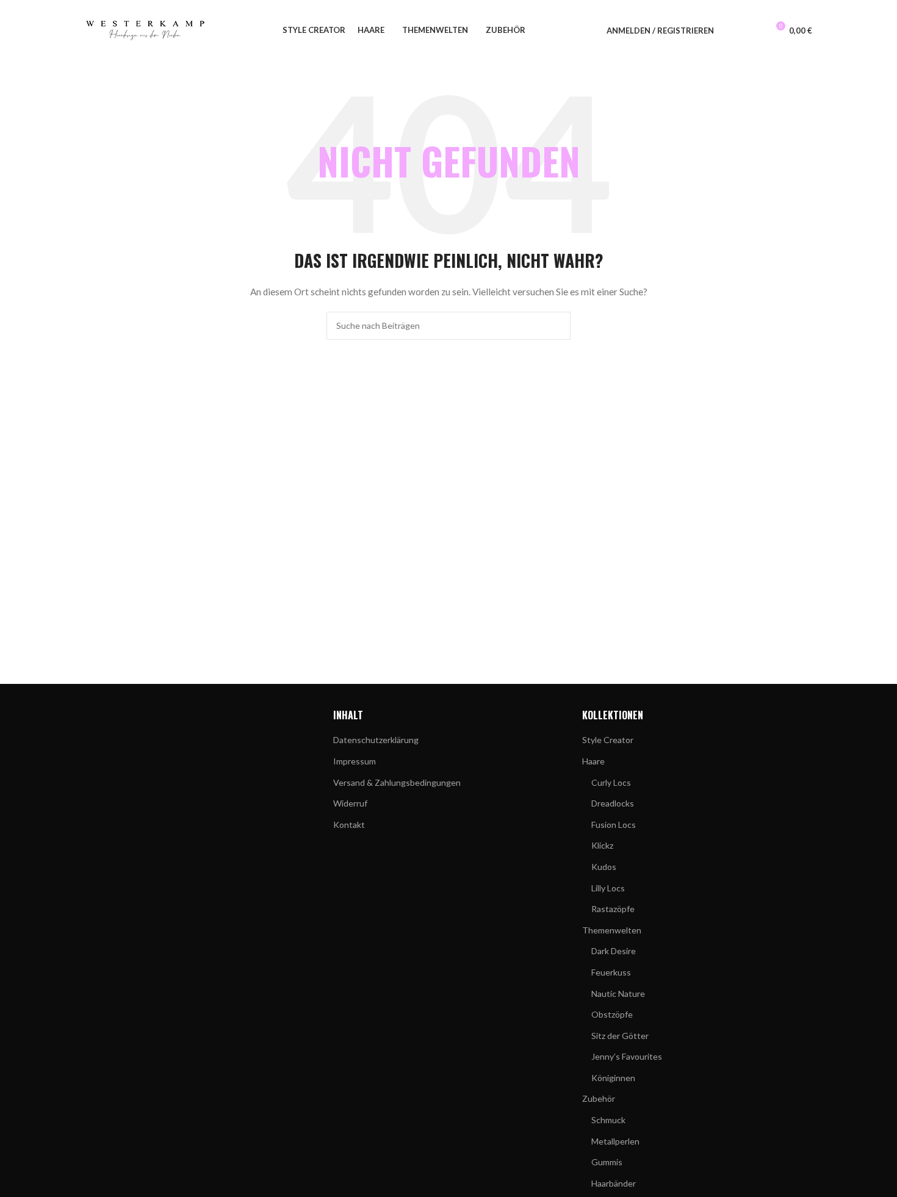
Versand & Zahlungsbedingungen (397, 782)
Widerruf (350, 803)
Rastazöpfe (613, 909)
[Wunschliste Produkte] (753, 30)
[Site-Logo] (146, 29)
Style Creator (607, 740)
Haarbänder (613, 1183)
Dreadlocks (612, 803)
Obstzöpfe (612, 1014)
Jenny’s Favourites (626, 1056)
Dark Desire (613, 951)
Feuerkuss (611, 972)
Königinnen (613, 1078)
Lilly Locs (608, 888)
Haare (593, 761)
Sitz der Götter (620, 1035)
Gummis (606, 1162)
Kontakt (349, 824)
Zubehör (598, 1098)
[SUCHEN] (556, 326)
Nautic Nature (618, 993)
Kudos (603, 866)
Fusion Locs (613, 824)
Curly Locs (611, 782)
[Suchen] (731, 30)
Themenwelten (611, 930)
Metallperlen (615, 1141)
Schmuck (608, 1120)
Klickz (602, 845)
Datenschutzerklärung (376, 740)
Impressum (354, 761)
